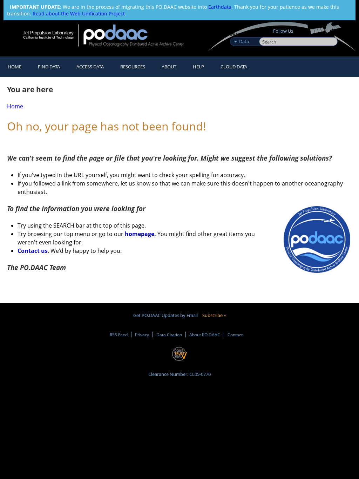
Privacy (142, 334)
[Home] (138, 35)
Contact (235, 334)
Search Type (244, 34)
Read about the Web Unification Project (79, 13)
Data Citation (169, 334)
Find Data (49, 66)
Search (267, 34)
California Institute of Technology (48, 37)
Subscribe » (214, 315)
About (169, 66)
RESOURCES (132, 66)
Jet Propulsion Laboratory (48, 32)
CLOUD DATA (234, 66)
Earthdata (219, 7)
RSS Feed (119, 334)
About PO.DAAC (204, 334)
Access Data (90, 66)
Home (14, 66)
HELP (198, 66)
